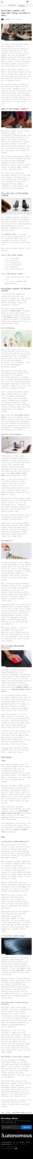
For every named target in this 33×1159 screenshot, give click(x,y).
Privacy (3, 1148)
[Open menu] (31, 2)
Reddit (24, 1144)
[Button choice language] (16, 1148)
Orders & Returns (12, 1146)
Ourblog (8, 1112)
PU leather (8, 317)
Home (2, 1112)
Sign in (3, 1146)
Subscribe (27, 1127)
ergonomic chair (10, 234)
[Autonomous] (2, 2)
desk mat (20, 970)
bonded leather (22, 687)
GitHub (16, 1144)
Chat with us (10, 1148)
